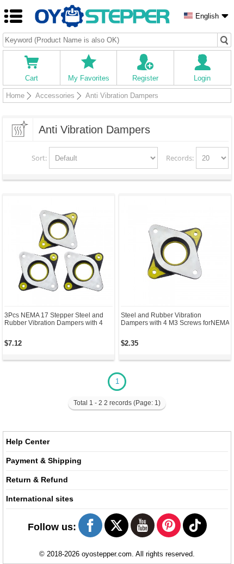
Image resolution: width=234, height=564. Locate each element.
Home (15, 95)
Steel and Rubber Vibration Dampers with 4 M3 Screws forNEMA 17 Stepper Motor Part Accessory (175, 319)
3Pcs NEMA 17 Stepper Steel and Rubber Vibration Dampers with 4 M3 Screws (53, 319)
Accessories (55, 95)
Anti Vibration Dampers (121, 95)
